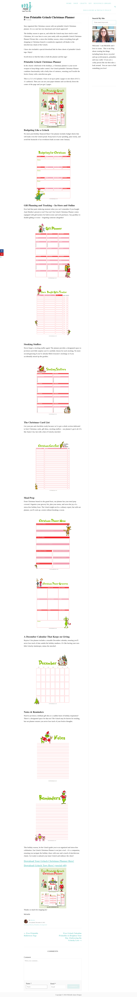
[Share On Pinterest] (2, 254)
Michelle (33, 920)
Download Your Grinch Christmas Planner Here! (49, 861)
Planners (31, 924)
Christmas (26, 924)
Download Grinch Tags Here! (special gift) (45, 865)
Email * (53, 984)
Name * (28, 983)
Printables (36, 924)
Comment (27, 957)
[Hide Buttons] (1, 257)
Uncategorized (43, 924)
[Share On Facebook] (2, 251)
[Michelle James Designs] (32, 7)
